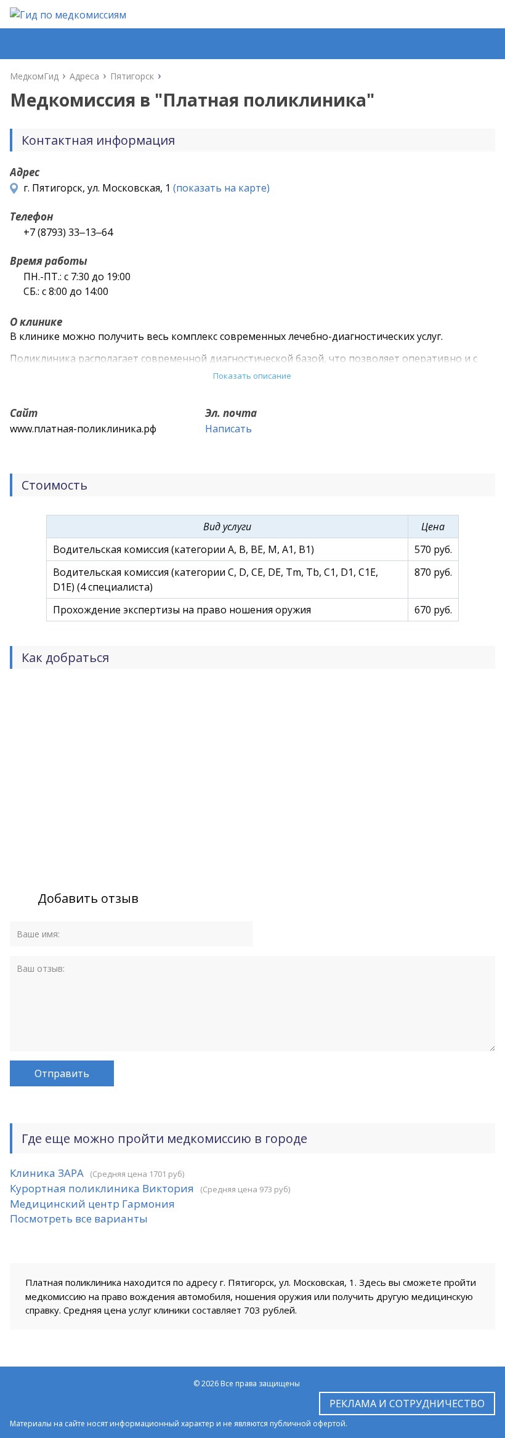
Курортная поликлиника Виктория (102, 1188)
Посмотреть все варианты (79, 1218)
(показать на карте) (221, 188)
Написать (228, 428)
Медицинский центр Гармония (92, 1204)
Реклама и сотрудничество (407, 1403)
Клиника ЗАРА (47, 1173)
